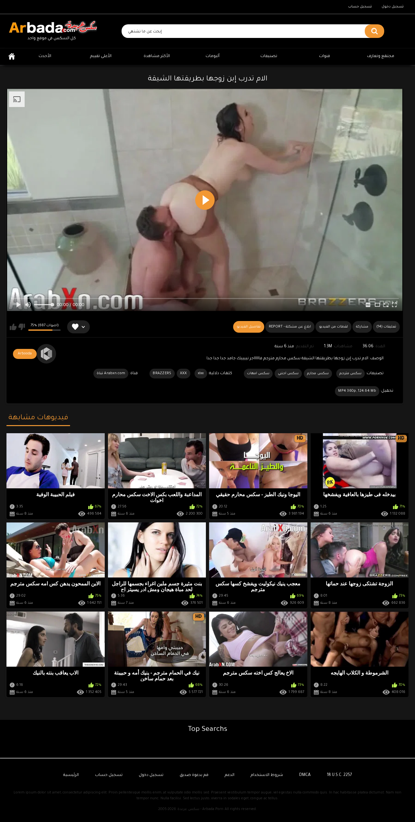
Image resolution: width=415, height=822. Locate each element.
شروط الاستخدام (267, 775)
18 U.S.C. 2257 (339, 775)
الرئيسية (11, 56)
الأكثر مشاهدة (157, 56)
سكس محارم (317, 373)
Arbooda (25, 354)
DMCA (305, 775)
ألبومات (212, 56)
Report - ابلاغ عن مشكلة (290, 327)
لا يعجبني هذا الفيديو (21, 327)
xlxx (201, 373)
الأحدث (45, 56)
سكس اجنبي (288, 373)
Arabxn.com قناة (111, 373)
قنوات (324, 56)
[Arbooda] (46, 353)
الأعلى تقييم (101, 56)
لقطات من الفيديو (333, 327)
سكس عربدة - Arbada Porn (200, 809)
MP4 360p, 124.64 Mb (357, 391)
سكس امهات (258, 373)
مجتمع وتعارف (380, 56)
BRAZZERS (162, 373)
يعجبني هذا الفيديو (13, 327)
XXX (183, 373)
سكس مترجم (350, 373)
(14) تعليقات (386, 327)
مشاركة (362, 327)
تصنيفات (268, 56)
